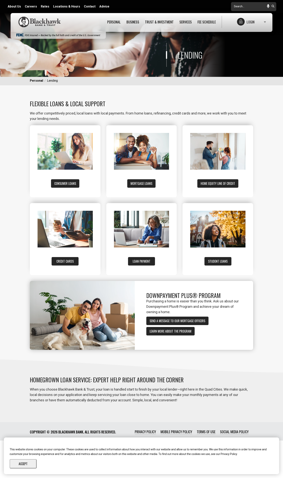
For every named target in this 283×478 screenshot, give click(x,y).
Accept (23, 463)
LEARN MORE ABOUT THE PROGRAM (170, 331)
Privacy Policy (145, 431)
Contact (89, 6)
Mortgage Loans (141, 183)
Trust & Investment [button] (159, 22)
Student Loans (218, 261)
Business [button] (132, 22)
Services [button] (185, 22)
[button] (268, 6)
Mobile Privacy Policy (176, 431)
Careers (31, 6)
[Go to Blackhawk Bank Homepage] (40, 22)
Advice (104, 6)
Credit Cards (65, 261)
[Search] (273, 6)
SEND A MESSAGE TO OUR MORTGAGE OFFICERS (177, 321)
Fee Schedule (207, 22)
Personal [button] (114, 22)
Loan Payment (141, 261)
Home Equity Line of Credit (218, 183)
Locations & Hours (66, 6)
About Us (14, 6)
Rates (45, 6)
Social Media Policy (234, 431)
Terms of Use (206, 431)
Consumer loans (65, 183)
